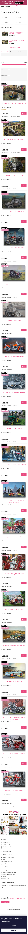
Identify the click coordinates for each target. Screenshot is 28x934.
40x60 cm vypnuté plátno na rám (8, 116)
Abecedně (3, 55)
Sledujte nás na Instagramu (14, 815)
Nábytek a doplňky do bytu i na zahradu (14, 908)
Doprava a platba (4, 863)
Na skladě (6, 69)
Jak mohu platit (4, 869)
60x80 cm (9, 189)
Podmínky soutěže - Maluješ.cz (14, 909)
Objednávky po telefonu (6, 861)
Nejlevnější (12, 52)
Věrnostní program (5, 865)
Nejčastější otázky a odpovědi (7, 857)
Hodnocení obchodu (5, 867)
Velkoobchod (4, 871)
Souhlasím (13, 930)
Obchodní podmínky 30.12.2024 (8, 874)
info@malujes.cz (6, 842)
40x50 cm (3, 261)
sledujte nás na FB (7, 847)
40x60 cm (3, 189)
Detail (23, 113)
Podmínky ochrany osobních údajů (8, 872)
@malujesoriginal (7, 851)
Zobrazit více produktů (13, 47)
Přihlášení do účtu (5, 878)
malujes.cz (5, 849)
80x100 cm (15, 261)
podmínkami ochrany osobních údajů (17, 898)
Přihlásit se (5, 902)
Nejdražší (19, 52)
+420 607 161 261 (6, 844)
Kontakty (3, 859)
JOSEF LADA (18, 3)
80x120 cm (15, 189)
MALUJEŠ (6, 75)
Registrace (3, 876)
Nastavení (13, 925)
